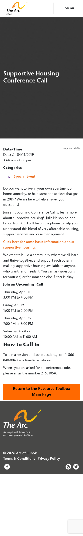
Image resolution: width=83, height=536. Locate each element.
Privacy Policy (49, 459)
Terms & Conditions (19, 459)
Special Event (24, 176)
